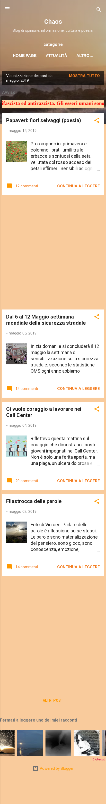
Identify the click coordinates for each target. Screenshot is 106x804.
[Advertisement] (53, 252)
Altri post (53, 700)
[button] (97, 121)
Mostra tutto (84, 75)
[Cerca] (99, 10)
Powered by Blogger (56, 768)
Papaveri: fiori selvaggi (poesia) (43, 120)
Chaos (53, 21)
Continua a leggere (78, 186)
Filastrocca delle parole (33, 501)
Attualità (56, 55)
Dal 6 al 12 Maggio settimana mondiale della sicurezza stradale (46, 320)
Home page (25, 55)
